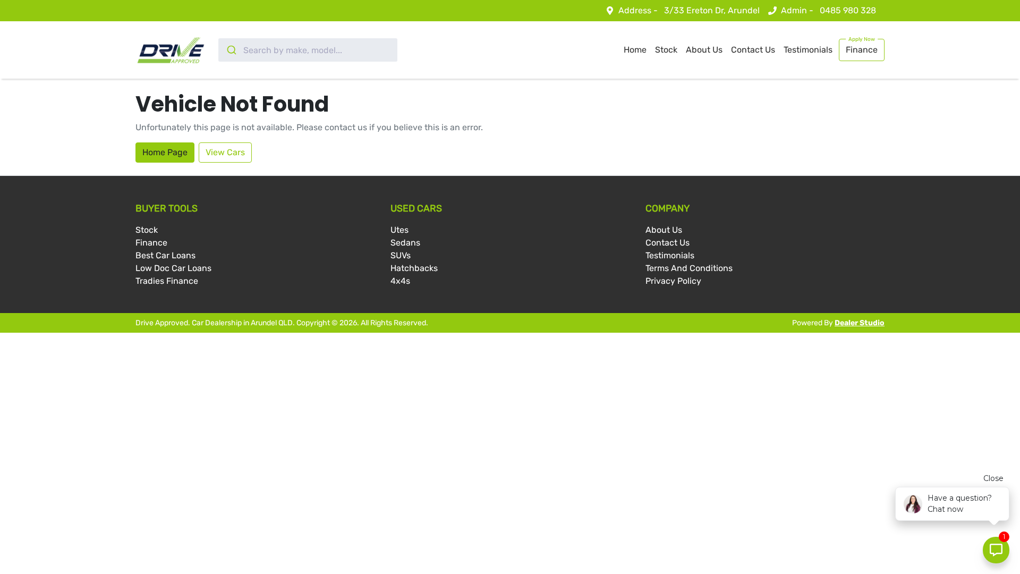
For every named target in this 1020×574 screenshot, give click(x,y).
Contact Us (753, 50)
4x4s (400, 281)
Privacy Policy (673, 281)
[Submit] (230, 50)
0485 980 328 (848, 10)
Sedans (405, 243)
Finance (862, 50)
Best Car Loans (165, 255)
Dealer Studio (860, 322)
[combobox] (307, 50)
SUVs (400, 255)
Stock (666, 50)
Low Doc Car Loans (173, 268)
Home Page (165, 152)
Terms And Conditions (689, 268)
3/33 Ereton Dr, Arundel (712, 10)
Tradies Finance (166, 281)
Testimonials (808, 50)
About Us (704, 50)
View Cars (225, 152)
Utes (399, 230)
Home (635, 50)
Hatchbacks (414, 268)
